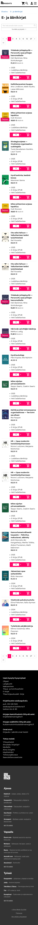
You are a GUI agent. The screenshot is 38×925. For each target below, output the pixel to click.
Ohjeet (6, 681)
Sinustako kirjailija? (11, 745)
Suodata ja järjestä (18, 29)
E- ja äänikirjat (16, 12)
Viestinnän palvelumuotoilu (22, 600)
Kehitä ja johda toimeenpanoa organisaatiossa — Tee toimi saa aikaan (23, 412)
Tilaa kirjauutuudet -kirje (13, 694)
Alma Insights (9, 750)
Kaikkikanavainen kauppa (22, 84)
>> (3, 43)
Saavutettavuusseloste (12, 757)
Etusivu (4, 12)
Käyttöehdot (8, 752)
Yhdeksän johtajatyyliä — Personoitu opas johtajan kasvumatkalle (22, 52)
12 (27, 39)
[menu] (35, 3)
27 (31, 39)
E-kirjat (6, 691)
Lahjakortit (7, 684)
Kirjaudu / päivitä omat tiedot (15, 732)
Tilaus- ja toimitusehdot (13, 689)
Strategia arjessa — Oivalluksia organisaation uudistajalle (21, 144)
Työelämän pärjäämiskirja (22, 626)
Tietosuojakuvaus (10, 755)
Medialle (6, 747)
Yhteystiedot (8, 742)
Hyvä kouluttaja (17, 355)
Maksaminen (8, 686)
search (27, 3)
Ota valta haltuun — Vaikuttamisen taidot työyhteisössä (20, 235)
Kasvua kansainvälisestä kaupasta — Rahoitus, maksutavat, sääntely (21, 535)
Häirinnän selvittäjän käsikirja (23, 329)
